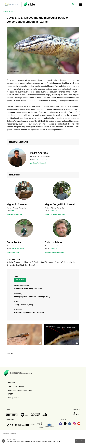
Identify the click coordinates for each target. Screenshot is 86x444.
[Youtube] (78, 424)
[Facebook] (60, 424)
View (43, 157)
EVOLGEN (39, 159)
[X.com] (65, 424)
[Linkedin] (69, 424)
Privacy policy (13, 398)
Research (11, 382)
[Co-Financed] (21, 425)
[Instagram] (74, 424)
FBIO (13, 211)
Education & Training (16, 386)
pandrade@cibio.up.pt (38, 163)
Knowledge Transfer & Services (20, 390)
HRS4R (10, 394)
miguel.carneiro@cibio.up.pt (55, 214)
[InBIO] (76, 413)
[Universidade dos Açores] (24, 415)
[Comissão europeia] (49, 425)
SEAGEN (47, 159)
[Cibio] (29, 4)
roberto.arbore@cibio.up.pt (54, 252)
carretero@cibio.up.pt (14, 214)
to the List (10, 11)
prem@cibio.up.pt (13, 252)
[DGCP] (35, 415)
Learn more (56, 441)
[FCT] (40, 425)
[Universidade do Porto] (12, 414)
